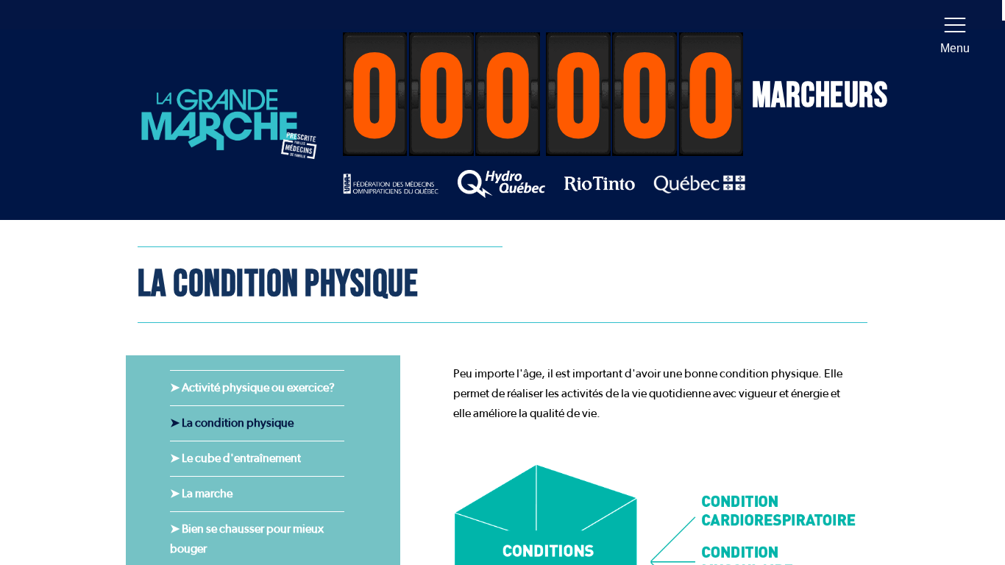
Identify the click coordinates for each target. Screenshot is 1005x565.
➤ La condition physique (232, 423)
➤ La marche (201, 494)
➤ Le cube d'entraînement (235, 458)
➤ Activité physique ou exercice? (252, 388)
